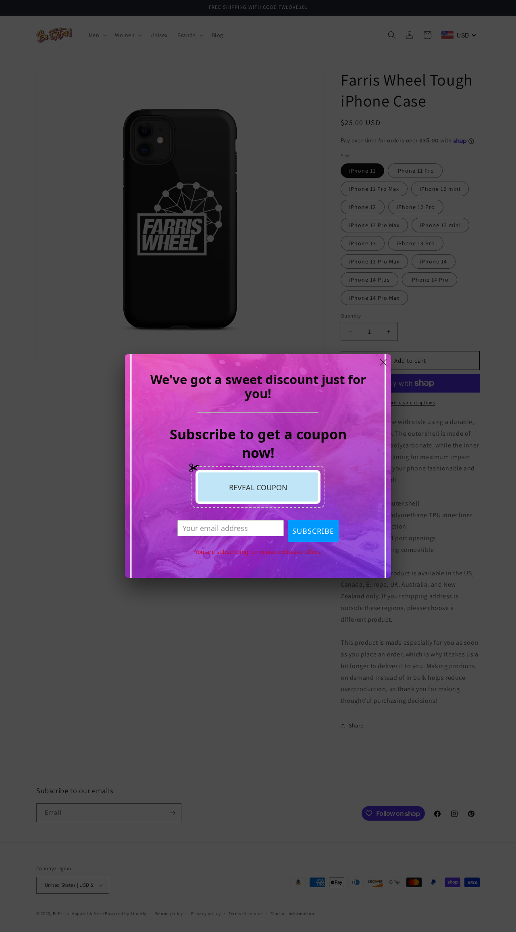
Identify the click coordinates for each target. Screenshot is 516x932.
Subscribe (313, 531)
